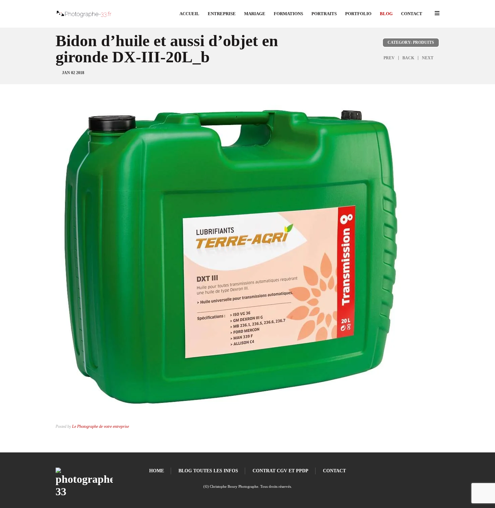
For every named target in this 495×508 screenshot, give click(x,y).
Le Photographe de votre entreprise (100, 426)
